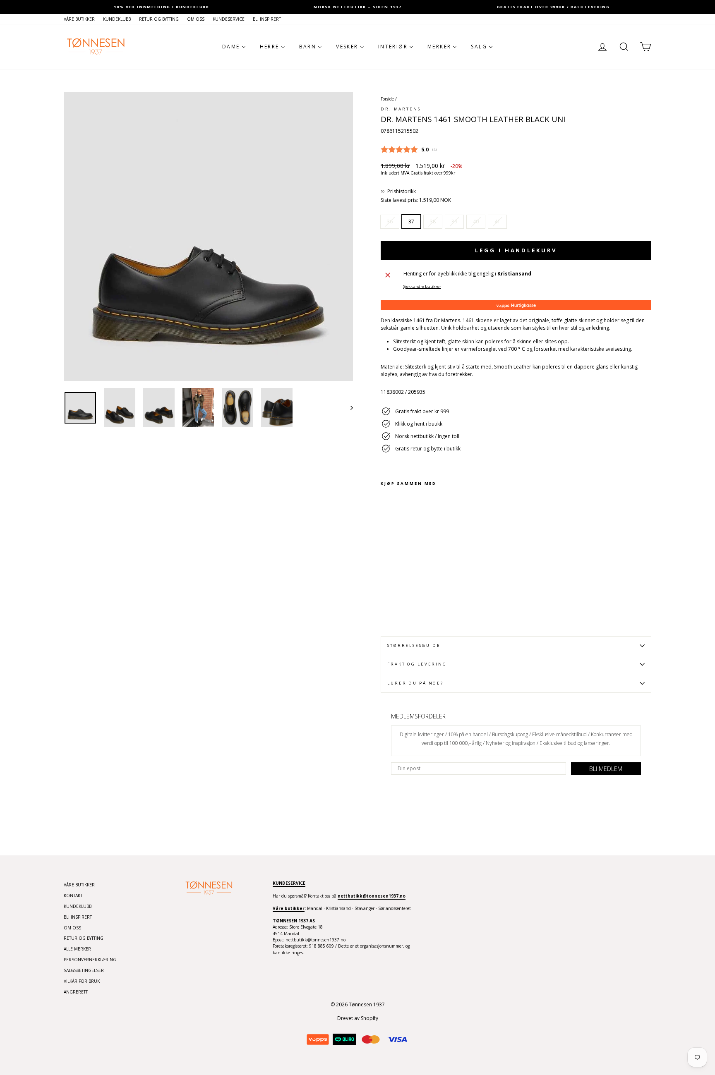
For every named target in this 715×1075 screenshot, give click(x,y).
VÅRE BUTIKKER (79, 19)
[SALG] (208, 236)
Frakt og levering (417, 664)
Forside (387, 99)
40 (476, 221)
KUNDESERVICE (229, 19)
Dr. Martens (401, 109)
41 (497, 221)
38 (433, 221)
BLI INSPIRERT (267, 19)
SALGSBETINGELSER (84, 970)
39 (454, 221)
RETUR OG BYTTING (159, 19)
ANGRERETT (76, 992)
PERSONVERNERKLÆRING (90, 959)
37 (411, 221)
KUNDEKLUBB (117, 19)
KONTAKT (73, 895)
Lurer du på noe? (415, 683)
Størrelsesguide (414, 645)
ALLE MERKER (77, 949)
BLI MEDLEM (605, 769)
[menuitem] (234, 47)
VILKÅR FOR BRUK (82, 981)
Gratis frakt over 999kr (432, 173)
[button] (398, 191)
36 (390, 221)
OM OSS (195, 19)
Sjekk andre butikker (422, 286)
